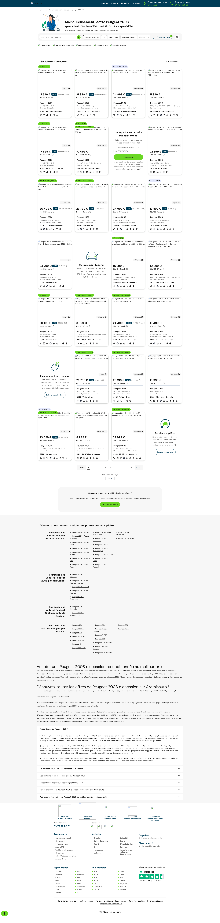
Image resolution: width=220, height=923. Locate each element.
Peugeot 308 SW (78, 636)
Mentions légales (86, 901)
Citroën (58, 877)
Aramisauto (42, 10)
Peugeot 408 (77, 644)
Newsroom (59, 853)
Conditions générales (67, 901)
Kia (78, 877)
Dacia (57, 883)
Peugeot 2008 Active (80, 532)
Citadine (97, 838)
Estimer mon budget (54, 395)
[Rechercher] (79, 37)
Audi (57, 889)
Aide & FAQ (59, 847)
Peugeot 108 (100, 639)
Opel (57, 880)
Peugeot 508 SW (79, 648)
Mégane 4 (123, 883)
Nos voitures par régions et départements (126, 852)
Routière (97, 844)
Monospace (98, 850)
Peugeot (58, 874)
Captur (96, 889)
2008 (96, 874)
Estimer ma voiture (165, 452)
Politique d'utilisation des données (111, 901)
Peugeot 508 (100, 625)
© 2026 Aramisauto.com (110, 912)
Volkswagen (60, 886)
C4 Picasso (98, 886)
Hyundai (80, 874)
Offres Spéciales (126, 844)
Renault (58, 871)
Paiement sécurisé (155, 901)
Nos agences (60, 841)
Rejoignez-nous (61, 844)
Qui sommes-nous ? (63, 838)
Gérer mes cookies (136, 901)
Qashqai (123, 889)
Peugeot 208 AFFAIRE (103, 643)
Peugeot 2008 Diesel (80, 587)
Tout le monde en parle (64, 850)
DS (78, 892)
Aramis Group (60, 859)
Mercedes (81, 886)
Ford (79, 880)
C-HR (122, 871)
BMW (79, 883)
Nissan (58, 892)
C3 (95, 883)
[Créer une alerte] (4, 913)
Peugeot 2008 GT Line (104, 555)
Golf (121, 877)
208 (95, 871)
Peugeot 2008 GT (102, 545)
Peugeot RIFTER (101, 635)
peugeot (67, 10)
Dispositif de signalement (111, 903)
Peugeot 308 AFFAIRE (103, 653)
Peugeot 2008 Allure (80, 548)
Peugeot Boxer (123, 629)
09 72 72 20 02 (62, 826)
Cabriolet (123, 841)
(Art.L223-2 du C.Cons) (132, 169)
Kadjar (122, 880)
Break (96, 847)
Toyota (79, 889)
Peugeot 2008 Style (126, 538)
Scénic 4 (123, 886)
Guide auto (124, 847)
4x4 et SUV (124, 838)
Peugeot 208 (77, 625)
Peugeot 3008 (78, 629)
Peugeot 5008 (78, 640)
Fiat (78, 871)
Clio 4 (122, 874)
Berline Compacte (101, 841)
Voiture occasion (55, 10)
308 (95, 877)
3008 (96, 880)
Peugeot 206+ (123, 625)
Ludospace (98, 853)
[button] (98, 37)
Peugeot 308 (77, 633)
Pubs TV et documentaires (65, 856)
